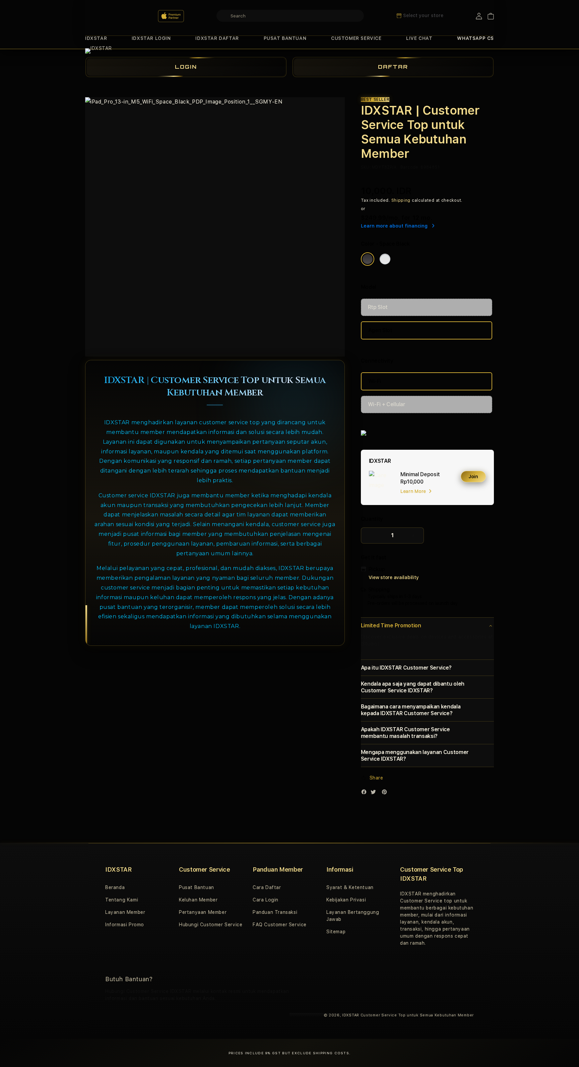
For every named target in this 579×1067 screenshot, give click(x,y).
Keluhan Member (198, 899)
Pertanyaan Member (203, 912)
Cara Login (265, 899)
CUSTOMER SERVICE (356, 38)
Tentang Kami (121, 899)
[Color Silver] (385, 259)
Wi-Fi (374, 381)
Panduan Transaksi (275, 912)
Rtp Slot (378, 307)
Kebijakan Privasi (346, 899)
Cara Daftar (267, 887)
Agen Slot (380, 330)
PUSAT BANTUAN (285, 38)
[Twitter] (375, 793)
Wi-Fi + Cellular (386, 404)
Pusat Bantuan (196, 887)
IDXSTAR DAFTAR (217, 38)
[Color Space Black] (367, 259)
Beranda (115, 887)
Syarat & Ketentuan (350, 887)
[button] (96, 38)
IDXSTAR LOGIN (151, 38)
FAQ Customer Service (280, 924)
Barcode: (410, 167)
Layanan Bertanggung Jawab (352, 915)
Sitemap (335, 931)
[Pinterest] (386, 793)
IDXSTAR (96, 38)
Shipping (401, 200)
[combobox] (290, 16)
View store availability (394, 577)
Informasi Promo (124, 924)
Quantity (372, 519)
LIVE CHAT (419, 38)
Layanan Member (125, 912)
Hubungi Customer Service (210, 924)
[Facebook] (365, 793)
